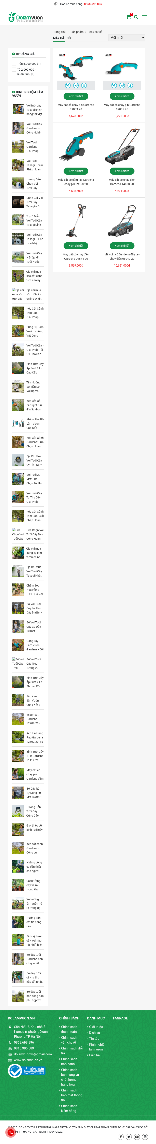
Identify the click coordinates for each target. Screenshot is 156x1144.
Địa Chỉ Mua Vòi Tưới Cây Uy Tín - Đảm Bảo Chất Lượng (34, 460)
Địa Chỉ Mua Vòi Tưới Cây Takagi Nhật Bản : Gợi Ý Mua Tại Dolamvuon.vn (35, 571)
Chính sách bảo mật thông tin (71, 1095)
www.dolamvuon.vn (28, 1060)
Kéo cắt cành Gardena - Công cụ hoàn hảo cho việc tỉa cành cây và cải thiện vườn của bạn (35, 848)
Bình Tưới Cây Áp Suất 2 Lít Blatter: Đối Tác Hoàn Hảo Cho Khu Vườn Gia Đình (35, 682)
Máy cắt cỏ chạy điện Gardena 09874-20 (76, 256)
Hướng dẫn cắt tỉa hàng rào (33, 922)
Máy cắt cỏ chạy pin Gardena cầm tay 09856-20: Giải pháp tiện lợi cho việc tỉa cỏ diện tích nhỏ (34, 774)
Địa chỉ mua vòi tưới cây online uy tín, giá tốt (34, 294)
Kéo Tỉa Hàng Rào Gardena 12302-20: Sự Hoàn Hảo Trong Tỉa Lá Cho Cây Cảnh (34, 737)
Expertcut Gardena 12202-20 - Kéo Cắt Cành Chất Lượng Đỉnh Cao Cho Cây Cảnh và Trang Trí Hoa (35, 719)
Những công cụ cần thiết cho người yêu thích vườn (34, 867)
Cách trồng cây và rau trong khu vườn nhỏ (33, 885)
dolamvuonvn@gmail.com (33, 1054)
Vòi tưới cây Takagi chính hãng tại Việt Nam (34, 110)
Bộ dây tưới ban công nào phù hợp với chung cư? (35, 996)
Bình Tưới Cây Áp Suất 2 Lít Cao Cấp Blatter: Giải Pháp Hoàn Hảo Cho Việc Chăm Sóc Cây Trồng (35, 368)
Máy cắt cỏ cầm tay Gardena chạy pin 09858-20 (76, 182)
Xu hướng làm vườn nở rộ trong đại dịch (34, 903)
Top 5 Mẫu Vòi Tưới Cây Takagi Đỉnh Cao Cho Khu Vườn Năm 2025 (34, 220)
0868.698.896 (93, 4)
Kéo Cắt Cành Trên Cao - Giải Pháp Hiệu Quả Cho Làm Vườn (35, 313)
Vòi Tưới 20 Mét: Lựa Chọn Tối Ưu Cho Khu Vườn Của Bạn (34, 479)
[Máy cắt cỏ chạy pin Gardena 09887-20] (122, 71)
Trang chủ (59, 31)
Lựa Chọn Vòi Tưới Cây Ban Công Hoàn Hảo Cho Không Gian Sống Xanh (34, 534)
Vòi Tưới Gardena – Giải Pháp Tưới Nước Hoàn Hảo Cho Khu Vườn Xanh (33, 147)
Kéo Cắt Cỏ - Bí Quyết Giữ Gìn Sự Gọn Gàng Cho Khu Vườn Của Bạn (34, 405)
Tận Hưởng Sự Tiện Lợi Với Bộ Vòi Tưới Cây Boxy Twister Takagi (34, 387)
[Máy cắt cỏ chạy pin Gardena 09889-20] (76, 71)
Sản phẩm (77, 31)
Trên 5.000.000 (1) (29, 63)
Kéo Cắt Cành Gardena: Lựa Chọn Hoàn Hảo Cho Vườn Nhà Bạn (35, 442)
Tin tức (94, 1039)
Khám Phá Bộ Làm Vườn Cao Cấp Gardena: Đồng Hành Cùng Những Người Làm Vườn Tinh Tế (35, 423)
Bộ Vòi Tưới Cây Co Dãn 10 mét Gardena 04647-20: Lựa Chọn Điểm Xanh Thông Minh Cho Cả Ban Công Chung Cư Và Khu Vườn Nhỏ (34, 627)
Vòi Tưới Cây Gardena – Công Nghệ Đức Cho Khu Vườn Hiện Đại (34, 128)
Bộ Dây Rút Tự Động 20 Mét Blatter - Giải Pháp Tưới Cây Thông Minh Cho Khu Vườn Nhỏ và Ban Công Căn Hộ (34, 793)
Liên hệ (94, 1055)
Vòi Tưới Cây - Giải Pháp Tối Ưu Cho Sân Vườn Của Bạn (34, 350)
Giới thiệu (96, 1027)
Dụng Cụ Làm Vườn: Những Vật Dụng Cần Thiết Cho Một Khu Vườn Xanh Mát (34, 331)
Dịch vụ (94, 1033)
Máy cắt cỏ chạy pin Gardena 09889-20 (76, 107)
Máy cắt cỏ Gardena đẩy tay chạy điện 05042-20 (122, 256)
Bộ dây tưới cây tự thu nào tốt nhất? (34, 977)
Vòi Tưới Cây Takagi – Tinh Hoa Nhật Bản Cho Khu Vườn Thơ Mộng (34, 239)
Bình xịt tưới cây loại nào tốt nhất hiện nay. (34, 940)
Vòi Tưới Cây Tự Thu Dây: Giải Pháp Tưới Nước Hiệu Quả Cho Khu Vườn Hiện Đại (35, 497)
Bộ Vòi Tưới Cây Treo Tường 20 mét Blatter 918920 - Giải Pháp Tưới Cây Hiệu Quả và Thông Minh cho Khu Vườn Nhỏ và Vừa (35, 663)
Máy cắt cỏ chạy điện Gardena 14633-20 (122, 182)
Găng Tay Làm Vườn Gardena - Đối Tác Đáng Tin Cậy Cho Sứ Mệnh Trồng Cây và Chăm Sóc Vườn (34, 645)
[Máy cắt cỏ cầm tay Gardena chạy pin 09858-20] (76, 146)
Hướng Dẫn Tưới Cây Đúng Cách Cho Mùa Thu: (33, 811)
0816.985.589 (24, 1048)
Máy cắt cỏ (95, 31)
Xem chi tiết (76, 96)
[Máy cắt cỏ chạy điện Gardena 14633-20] (122, 146)
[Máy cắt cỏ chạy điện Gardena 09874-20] (76, 221)
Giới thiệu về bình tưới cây (34, 827)
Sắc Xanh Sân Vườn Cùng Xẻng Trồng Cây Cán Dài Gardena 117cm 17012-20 (33, 700)
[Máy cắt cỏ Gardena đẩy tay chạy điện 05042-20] (122, 221)
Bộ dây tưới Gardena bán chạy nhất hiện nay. (34, 959)
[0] (128, 17)
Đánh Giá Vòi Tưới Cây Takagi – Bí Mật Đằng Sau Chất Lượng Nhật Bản (34, 202)
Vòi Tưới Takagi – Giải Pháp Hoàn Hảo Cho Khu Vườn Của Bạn (34, 165)
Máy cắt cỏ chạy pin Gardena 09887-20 (122, 107)
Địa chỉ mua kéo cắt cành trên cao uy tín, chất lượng (34, 276)
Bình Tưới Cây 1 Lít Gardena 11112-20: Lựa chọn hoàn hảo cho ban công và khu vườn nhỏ (35, 756)
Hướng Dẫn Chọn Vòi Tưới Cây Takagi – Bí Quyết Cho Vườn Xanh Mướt (33, 183)
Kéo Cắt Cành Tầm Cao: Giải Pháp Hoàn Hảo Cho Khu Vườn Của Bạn (35, 516)
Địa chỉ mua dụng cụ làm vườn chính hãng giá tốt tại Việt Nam (34, 553)
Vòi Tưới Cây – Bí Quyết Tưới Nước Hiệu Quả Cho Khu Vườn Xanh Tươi (35, 257)
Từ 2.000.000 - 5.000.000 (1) (26, 71)
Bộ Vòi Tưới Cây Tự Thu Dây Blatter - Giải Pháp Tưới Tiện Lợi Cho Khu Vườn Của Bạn (34, 608)
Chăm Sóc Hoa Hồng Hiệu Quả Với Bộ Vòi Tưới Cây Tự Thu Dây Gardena (34, 590)
